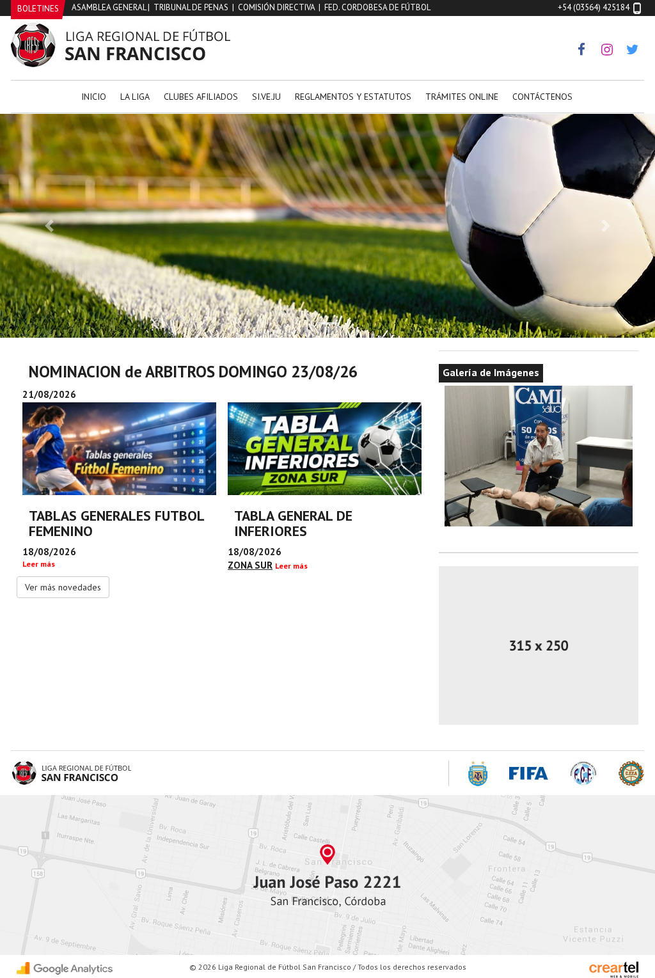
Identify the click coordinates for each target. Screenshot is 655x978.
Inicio (93, 96)
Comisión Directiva (276, 7)
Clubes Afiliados (201, 96)
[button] (49, 226)
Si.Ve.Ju (266, 96)
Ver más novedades (63, 587)
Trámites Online (461, 96)
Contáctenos (542, 96)
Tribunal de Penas (191, 7)
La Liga (135, 96)
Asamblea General (109, 7)
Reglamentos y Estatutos (353, 96)
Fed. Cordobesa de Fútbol (377, 7)
